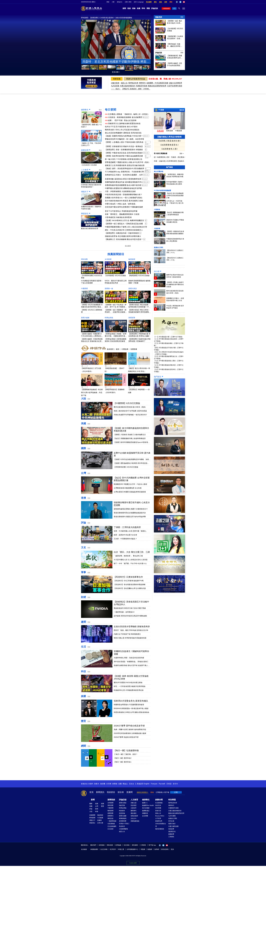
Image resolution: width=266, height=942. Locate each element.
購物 (171, 2)
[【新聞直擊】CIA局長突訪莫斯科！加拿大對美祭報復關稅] (160, 40)
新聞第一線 (109, 288)
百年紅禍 (171, 821)
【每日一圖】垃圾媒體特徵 (126, 750)
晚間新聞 (131, 259)
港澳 (83, 497)
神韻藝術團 (94, 849)
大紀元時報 (103, 849)
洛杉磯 (102, 784)
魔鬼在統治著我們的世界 (157, 86)
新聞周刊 (110, 816)
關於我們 (93, 845)
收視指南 (102, 845)
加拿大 (96, 784)
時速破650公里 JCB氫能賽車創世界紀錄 (128, 690)
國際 (83, 448)
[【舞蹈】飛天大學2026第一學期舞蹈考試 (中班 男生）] (139, 365)
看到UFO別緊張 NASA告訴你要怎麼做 (128, 682)
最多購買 (110, 349)
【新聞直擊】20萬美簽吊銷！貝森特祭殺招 (122, 233)
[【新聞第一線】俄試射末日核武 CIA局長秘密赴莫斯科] (160, 25)
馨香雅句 (133, 810)
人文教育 (85, 170)
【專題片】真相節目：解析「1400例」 (136, 89)
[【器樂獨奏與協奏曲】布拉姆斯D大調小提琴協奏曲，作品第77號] (92, 386)
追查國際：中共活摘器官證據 (157, 83)
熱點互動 (122, 805)
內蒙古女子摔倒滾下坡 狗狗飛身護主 (127, 634)
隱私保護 (110, 845)
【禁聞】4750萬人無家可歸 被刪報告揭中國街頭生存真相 (175, 284)
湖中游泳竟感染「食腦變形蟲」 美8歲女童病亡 (131, 661)
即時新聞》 (85, 18)
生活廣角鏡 (159, 803)
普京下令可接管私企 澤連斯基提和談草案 (121, 211)
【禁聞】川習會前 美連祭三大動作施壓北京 (130, 434)
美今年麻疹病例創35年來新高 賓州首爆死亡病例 (124, 201)
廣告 (155, 2)
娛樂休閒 (85, 150)
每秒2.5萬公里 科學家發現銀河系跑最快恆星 (130, 638)
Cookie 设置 (133, 863)
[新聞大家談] (169, 415)
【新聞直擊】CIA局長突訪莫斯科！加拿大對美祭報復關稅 (175, 37)
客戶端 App (152, 845)
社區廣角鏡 (111, 823)
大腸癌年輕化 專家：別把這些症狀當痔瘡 (129, 658)
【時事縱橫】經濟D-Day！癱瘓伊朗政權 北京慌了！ (116, 62)
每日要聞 (110, 109)
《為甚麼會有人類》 (169, 149)
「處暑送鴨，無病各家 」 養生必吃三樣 (128, 556)
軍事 (83, 572)
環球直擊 (84, 259)
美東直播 (160, 131)
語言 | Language (139, 2)
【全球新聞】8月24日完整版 (115, 275)
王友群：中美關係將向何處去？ (125, 539)
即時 (143, 8)
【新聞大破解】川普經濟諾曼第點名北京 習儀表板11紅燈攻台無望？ (92, 341)
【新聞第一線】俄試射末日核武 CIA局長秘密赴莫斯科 (174, 22)
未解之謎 (133, 803)
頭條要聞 (92, 815)
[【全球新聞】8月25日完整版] (160, 33)
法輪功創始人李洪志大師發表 (169, 137)
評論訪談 (154, 8)
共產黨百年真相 (141, 86)
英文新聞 (148, 2)
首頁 (91, 792)
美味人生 (158, 813)
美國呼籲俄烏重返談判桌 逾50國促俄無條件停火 (124, 182)
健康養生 (85, 110)
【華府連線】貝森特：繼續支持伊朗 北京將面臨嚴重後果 (174, 45)
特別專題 (172, 800)
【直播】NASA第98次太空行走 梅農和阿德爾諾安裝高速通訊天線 (124, 221)
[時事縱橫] (169, 395)
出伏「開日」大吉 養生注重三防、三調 (132, 552)
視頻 (129, 8)
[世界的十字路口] (169, 454)
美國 (83, 423)
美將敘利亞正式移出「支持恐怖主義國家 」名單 (124, 175)
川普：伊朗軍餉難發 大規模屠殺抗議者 (120, 191)
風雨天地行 (172, 823)
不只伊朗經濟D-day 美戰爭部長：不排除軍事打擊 (124, 172)
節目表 (182, 110)
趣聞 (83, 621)
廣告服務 (135, 845)
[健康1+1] (169, 553)
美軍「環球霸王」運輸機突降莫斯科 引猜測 (122, 214)
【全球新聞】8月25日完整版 (175, 30)
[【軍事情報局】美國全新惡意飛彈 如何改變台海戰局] (160, 60)
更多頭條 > (116, 72)
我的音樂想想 (159, 829)
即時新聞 (92, 818)
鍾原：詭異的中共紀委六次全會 (125, 535)
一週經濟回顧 (112, 821)
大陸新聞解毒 (123, 829)
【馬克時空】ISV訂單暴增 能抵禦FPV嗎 (128, 581)
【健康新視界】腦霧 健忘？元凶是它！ (91, 126)
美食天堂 (158, 810)
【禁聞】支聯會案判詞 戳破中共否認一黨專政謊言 (124, 146)
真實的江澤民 (158, 247)
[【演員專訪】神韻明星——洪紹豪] (139, 386)
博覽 (148, 8)
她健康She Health (148, 805)
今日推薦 (100, 818)
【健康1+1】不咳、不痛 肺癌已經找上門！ (91, 144)
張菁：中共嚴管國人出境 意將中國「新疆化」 (130, 531)
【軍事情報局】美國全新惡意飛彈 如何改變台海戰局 (174, 57)
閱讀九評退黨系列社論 (135, 79)
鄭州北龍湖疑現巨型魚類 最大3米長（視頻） (130, 407)
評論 (83, 522)
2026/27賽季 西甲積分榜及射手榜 (129, 726)
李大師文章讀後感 (161, 153)
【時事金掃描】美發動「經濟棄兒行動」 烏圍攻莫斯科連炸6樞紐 (116, 336)
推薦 (138, 8)
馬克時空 (122, 826)
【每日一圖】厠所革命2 (122, 758)
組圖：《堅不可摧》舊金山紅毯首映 (122, 120)
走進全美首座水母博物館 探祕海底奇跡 (132, 626)
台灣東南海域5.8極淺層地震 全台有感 (127, 488)
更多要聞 (128, 246)
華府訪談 (110, 818)
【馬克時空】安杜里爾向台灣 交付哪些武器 (130, 588)
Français (154, 784)
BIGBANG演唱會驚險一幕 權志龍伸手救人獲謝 (131, 708)
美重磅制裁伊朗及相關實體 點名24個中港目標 (123, 185)
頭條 (133, 8)
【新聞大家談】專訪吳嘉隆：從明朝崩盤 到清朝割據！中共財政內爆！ (139, 307)
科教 (96, 811)
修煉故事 (171, 834)
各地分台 (119, 2)
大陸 (83, 398)
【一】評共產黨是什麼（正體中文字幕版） (168, 337)
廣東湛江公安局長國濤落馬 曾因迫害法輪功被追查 (125, 165)
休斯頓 (114, 784)
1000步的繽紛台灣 (160, 825)
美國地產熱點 (135, 821)
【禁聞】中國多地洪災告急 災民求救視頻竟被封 (124, 153)
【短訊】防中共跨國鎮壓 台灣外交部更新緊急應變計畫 (174, 195)
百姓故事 (171, 829)
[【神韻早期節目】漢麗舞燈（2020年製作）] (116, 386)
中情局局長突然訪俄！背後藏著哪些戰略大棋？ (123, 195)
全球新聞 (108, 259)
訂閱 (176, 792)
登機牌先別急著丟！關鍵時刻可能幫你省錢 (91, 208)
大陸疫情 (157, 228)
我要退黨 (117, 79)
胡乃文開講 (145, 808)
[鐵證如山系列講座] (169, 592)
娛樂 (83, 696)
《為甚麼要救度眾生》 (169, 145)
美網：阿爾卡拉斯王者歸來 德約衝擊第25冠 (130, 729)
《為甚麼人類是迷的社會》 (169, 141)
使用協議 (118, 845)
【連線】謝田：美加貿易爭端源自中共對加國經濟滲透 (124, 169)
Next (149, 41)
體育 (83, 721)
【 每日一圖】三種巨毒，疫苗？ (125, 754)
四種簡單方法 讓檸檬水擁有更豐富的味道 (124, 124)
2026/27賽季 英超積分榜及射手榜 (126, 737)
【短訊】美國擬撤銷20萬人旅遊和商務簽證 (130, 438)
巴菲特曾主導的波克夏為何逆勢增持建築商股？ (91, 186)
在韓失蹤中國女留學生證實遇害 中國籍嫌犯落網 (124, 207)
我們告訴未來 (133, 83)
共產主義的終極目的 (127, 86)
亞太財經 (110, 829)
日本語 (168, 784)
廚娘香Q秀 (158, 821)
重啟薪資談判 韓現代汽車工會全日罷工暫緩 (130, 608)
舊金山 (125, 784)
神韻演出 (92, 823)
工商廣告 (171, 836)
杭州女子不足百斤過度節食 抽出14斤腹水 (121, 127)
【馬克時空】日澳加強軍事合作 (128, 577)
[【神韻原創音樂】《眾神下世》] (116, 365)
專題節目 (85, 214)
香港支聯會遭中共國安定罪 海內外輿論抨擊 (130, 517)
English (146, 784)
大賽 (113, 2)
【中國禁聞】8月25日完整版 (127, 403)
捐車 (165, 2)
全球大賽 (100, 823)
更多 (181, 17)
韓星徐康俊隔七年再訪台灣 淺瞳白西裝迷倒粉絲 (131, 712)
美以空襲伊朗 (158, 171)
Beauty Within (159, 816)
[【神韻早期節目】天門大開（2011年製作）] (92, 365)
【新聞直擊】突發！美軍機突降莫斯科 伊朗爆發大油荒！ (124, 150)
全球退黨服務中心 (132, 849)
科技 (83, 671)
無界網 (156, 849)
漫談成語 (133, 813)
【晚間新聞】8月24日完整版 (139, 275)
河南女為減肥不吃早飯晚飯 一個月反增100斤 (130, 415)
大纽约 (90, 784)
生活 (83, 646)
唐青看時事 (122, 821)
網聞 (83, 745)
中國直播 (178, 131)
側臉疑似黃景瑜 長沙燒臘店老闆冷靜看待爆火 (123, 236)
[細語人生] (169, 473)
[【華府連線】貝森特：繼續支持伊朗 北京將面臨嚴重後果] (160, 48)
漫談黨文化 (172, 831)
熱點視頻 (158, 17)
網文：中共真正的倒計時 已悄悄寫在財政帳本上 (124, 230)
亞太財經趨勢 (112, 826)
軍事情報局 (122, 818)
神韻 (108, 2)
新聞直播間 (166, 8)
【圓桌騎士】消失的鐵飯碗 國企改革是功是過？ (124, 239)
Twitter (180, 2)
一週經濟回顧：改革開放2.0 (124, 612)
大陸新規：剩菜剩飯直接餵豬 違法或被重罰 (125, 117)
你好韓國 (158, 808)
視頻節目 (111, 792)
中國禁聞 (84, 288)
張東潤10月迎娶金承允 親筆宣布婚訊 (131, 701)
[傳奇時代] (169, 572)
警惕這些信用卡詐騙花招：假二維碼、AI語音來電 (124, 139)
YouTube (184, 2)
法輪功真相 (115, 83)
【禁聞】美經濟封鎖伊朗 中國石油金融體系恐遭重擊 (124, 156)
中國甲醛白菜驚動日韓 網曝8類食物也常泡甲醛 (123, 188)
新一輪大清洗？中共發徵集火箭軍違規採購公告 (123, 159)
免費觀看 (133, 349)
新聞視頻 (111, 800)
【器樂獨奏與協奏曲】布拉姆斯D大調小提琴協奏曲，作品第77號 (92, 392)
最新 (117, 349)
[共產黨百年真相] (169, 512)
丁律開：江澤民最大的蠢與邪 (127, 527)
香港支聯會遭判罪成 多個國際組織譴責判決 (130, 513)
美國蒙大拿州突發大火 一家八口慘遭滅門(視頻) (123, 198)
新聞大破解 (85, 318)
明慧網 (143, 849)
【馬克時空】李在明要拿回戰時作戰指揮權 (129, 584)
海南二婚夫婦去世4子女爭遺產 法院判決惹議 (130, 411)
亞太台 (131, 784)
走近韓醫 (145, 816)
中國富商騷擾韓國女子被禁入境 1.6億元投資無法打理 (126, 227)
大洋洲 (108, 784)
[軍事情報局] (169, 493)
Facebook (177, 2)
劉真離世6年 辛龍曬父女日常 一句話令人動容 (130, 484)
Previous (84, 41)
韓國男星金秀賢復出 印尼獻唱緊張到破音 (129, 704)
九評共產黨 (172, 816)
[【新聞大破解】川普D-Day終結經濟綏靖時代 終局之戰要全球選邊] (160, 67)
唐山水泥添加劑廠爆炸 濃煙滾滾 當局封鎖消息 (123, 133)
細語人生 (124, 83)
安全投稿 (126, 845)
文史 (83, 547)
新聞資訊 (100, 792)
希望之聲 (121, 849)
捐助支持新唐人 (142, 792)
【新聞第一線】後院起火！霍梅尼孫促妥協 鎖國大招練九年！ (124, 224)
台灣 (83, 473)
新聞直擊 (131, 318)
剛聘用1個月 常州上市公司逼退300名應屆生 (122, 130)
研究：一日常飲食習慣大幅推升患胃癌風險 (129, 686)
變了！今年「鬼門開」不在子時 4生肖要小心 (130, 563)
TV (174, 8)
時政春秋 (122, 810)
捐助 (160, 2)
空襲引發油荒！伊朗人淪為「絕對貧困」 (121, 204)
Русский (162, 784)
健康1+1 (145, 803)
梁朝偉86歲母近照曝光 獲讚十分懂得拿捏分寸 (131, 509)
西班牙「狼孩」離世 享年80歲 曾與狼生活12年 (131, 630)
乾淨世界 (113, 849)
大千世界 (158, 818)
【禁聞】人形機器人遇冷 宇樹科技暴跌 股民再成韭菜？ (124, 142)
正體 (126, 2)
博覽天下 (85, 192)
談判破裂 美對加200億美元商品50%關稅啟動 (130, 616)
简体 (130, 2)
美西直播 (169, 131)
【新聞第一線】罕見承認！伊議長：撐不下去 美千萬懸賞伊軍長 (116, 307)
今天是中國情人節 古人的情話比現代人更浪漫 (130, 560)
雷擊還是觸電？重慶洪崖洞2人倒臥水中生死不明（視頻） (127, 162)
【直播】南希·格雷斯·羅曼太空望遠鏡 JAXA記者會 (108, 18)
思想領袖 (122, 813)
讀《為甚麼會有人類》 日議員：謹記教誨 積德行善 (172, 157)
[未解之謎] (169, 532)
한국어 (175, 784)
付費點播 (124, 349)
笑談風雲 (133, 805)
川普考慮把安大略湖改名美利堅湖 (118, 217)
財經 (83, 597)
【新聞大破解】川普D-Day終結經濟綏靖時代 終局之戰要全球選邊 (174, 64)
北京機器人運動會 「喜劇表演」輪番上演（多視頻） (128, 114)
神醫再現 (145, 813)
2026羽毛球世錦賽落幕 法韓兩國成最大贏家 (130, 733)
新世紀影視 (165, 849)
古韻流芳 (133, 808)
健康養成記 (145, 810)
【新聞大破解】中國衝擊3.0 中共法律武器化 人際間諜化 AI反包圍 (91, 336)
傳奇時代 (142, 83)
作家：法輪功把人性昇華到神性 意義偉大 (169, 161)
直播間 (129, 792)
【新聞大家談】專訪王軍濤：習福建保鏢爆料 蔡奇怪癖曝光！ (139, 312)
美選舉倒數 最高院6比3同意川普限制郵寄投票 (123, 179)
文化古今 (133, 818)
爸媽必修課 (134, 816)
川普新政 (157, 209)
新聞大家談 (132, 288)
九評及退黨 (115, 86)
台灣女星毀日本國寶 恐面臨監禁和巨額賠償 (130, 492)
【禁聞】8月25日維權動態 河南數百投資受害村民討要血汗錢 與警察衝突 (92, 307)
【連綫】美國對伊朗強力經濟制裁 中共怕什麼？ (124, 136)
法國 (120, 784)
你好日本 (158, 805)
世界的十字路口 (124, 823)
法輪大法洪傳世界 (175, 83)
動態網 (150, 849)
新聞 (124, 8)
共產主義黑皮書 (173, 826)
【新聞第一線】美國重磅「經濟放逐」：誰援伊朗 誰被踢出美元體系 (116, 312)
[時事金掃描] (169, 434)
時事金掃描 (109, 318)
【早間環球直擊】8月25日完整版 (126, 467)
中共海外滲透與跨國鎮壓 (162, 190)
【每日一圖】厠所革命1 (122, 762)
